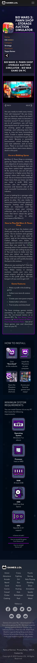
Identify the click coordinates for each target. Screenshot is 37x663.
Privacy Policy (22, 650)
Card (7, 586)
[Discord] (11, 616)
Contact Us (18, 653)
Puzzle (30, 573)
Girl (18, 579)
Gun (18, 582)
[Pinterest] (18, 616)
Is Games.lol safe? (18, 535)
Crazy (18, 573)
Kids (18, 592)
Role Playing (30, 579)
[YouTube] (29, 609)
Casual (7, 592)
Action (6, 573)
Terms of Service (9, 650)
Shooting (30, 582)
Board (7, 582)
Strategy (30, 595)
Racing (30, 576)
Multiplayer (18, 595)
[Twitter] (22, 609)
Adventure (7, 576)
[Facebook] (7, 609)
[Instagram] (15, 609)
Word (30, 598)
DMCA (31, 650)
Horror (18, 586)
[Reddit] (25, 616)
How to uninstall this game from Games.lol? (18, 540)
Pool (18, 598)
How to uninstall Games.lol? (18, 546)
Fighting (18, 576)
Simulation (30, 589)
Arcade (7, 579)
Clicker (7, 595)
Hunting (18, 589)
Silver (30, 586)
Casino (7, 589)
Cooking (7, 598)
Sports (30, 592)
